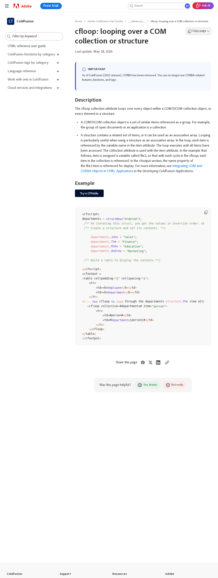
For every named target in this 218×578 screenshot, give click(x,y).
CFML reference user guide (27, 46)
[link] (23, 6)
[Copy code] (206, 212)
